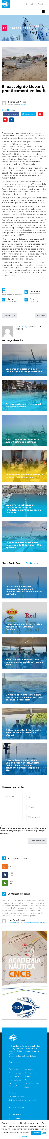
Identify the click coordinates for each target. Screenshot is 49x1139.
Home (36, 26)
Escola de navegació (37, 922)
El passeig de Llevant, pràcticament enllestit (24, 88)
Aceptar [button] (36, 1133)
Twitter (17, 1119)
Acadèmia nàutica (15, 922)
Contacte (13, 1093)
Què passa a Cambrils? (14, 1084)
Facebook (17, 1114)
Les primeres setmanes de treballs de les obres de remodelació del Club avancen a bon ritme (23, 509)
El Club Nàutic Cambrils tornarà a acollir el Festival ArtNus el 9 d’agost (23, 732)
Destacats (20, 28)
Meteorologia (15, 1080)
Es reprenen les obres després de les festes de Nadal (24, 405)
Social (27, 1087)
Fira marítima (30, 1073)
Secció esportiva (31, 1083)
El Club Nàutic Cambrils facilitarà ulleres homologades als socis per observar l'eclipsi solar (24, 697)
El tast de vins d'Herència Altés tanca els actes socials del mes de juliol (24, 662)
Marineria (28, 1076)
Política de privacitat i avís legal (22, 1100)
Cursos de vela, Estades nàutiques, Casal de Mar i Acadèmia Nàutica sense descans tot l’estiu (24, 590)
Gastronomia (14, 1076)
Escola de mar (15, 1073)
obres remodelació (14, 294)
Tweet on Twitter (30, 114)
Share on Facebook (12, 114)
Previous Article (9, 315)
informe (5, 294)
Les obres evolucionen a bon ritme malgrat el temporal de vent (24, 370)
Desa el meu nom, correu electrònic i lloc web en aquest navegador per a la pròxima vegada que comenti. (23, 830)
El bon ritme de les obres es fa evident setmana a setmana (22, 440)
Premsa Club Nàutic (17, 102)
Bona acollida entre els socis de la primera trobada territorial (24, 476)
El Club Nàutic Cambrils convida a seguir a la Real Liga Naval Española (24, 626)
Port (26, 1080)
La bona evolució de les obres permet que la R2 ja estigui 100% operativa (23, 545)
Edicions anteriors (16, 1097)
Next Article (41, 315)
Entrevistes (29, 1069)
